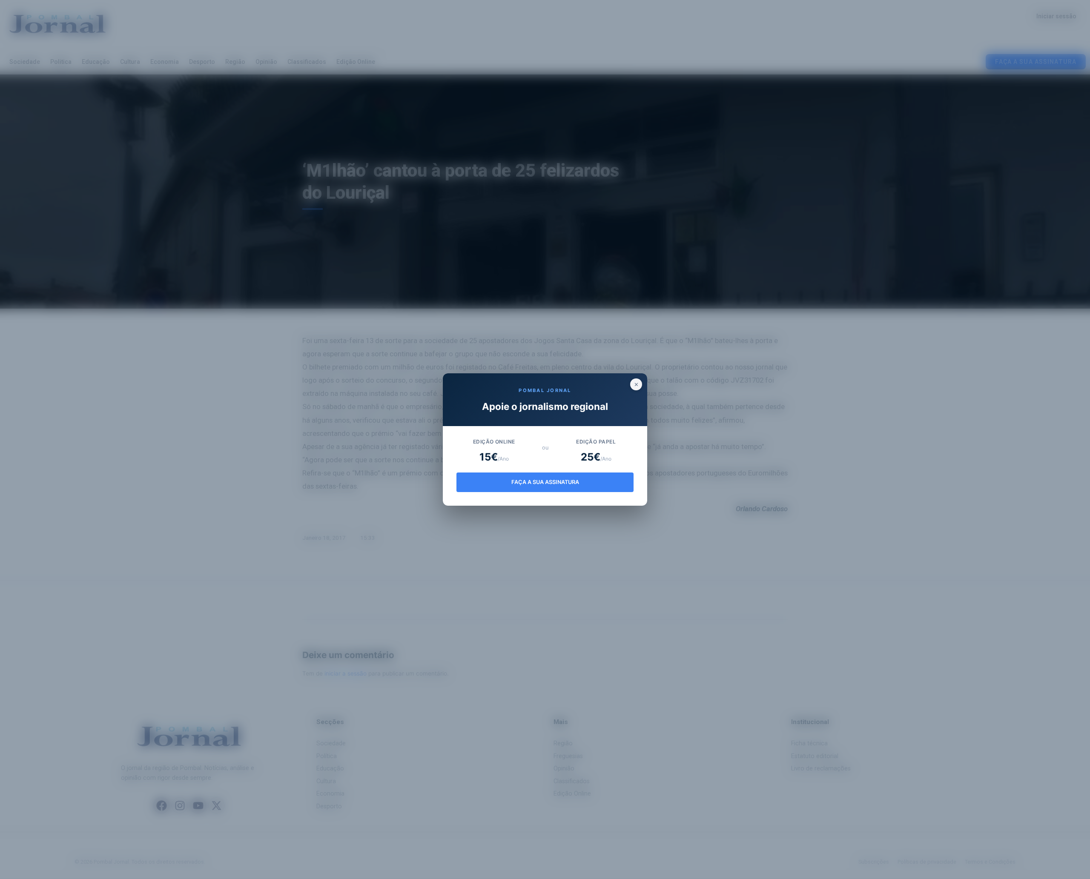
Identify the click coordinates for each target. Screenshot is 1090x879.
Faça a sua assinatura (545, 482)
